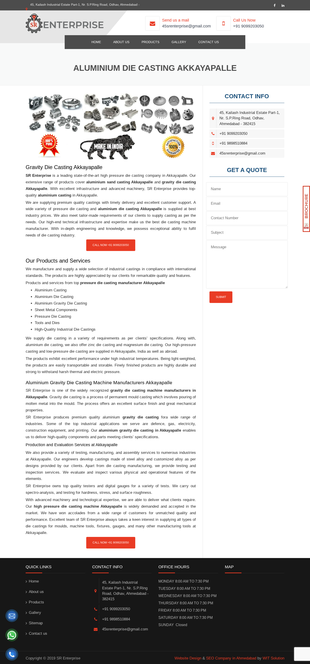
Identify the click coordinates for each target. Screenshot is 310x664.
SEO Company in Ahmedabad (231, 658)
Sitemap (36, 623)
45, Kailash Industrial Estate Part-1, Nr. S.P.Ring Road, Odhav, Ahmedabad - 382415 (249, 118)
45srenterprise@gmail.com (186, 26)
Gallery (179, 42)
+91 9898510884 (233, 143)
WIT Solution (273, 658)
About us (121, 42)
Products (150, 42)
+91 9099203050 (248, 26)
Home (96, 42)
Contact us (208, 42)
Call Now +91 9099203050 (111, 245)
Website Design (188, 658)
